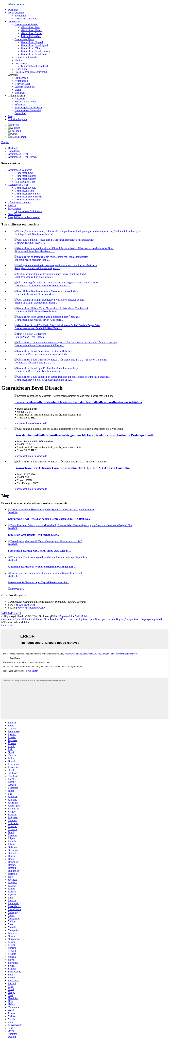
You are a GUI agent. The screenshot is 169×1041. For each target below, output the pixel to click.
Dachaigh (13, 9)
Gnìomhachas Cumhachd (28, 110)
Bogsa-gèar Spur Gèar (127, 619)
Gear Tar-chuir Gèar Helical (58, 619)
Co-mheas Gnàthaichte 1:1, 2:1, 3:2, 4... (35, 362)
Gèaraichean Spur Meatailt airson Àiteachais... (39, 319)
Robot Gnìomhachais (26, 101)
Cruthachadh (21, 77)
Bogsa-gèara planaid (151, 619)
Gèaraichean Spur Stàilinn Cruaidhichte (22, 619)
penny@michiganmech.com (30, 607)
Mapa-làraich (65, 616)
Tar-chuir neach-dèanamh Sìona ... (32, 259)
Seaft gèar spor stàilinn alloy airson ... (34, 277)
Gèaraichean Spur (30, 27)
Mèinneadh (20, 104)
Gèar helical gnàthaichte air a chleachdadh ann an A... (42, 285)
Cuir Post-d (7, 625)
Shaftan (18, 60)
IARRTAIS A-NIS (11, 613)
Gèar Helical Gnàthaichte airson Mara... (35, 294)
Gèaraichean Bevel (24, 39)
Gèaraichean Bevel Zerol (34, 54)
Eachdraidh (20, 15)
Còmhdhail (20, 113)
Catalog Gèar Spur (84, 619)
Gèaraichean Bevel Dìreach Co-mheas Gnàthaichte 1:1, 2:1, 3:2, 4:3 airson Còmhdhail (73, 468)
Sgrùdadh (20, 92)
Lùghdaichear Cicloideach (35, 66)
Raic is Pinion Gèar (31, 36)
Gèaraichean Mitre (30, 48)
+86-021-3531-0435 (24, 604)
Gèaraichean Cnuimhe (26, 57)
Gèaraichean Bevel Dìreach (35, 51)
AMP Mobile (81, 616)
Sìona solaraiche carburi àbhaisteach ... (35, 251)
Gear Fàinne (21, 69)
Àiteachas (20, 98)
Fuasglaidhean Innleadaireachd (31, 71)
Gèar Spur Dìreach (105, 619)
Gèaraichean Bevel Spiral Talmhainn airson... (38, 371)
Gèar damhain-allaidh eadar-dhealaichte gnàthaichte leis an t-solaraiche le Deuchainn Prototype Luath (84, 435)
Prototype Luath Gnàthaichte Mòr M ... (35, 234)
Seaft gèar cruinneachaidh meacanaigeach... (37, 268)
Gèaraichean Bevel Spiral (34, 45)
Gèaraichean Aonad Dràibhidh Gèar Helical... (38, 328)
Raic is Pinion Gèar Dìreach (29, 336)
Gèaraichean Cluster (31, 33)
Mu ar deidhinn (16, 12)
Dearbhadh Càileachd (26, 18)
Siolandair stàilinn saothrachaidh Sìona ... (36, 302)
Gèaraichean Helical (31, 30)
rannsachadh (21, 423)
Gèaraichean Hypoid (32, 42)
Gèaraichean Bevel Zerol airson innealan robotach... (42, 354)
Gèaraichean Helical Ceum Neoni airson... (37, 311)
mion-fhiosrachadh (37, 423)
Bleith (18, 89)
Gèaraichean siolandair (26, 24)
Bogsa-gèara (21, 63)
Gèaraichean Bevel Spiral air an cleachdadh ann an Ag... (44, 379)
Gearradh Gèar (22, 83)
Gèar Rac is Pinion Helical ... (30, 242)
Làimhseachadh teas (25, 86)
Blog (10, 116)
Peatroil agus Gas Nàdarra (28, 107)
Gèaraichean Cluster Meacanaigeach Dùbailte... (39, 345)
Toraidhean (14, 21)
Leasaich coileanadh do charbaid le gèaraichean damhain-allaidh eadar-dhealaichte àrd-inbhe (78, 402)
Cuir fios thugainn (17, 119)
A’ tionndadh (21, 80)
